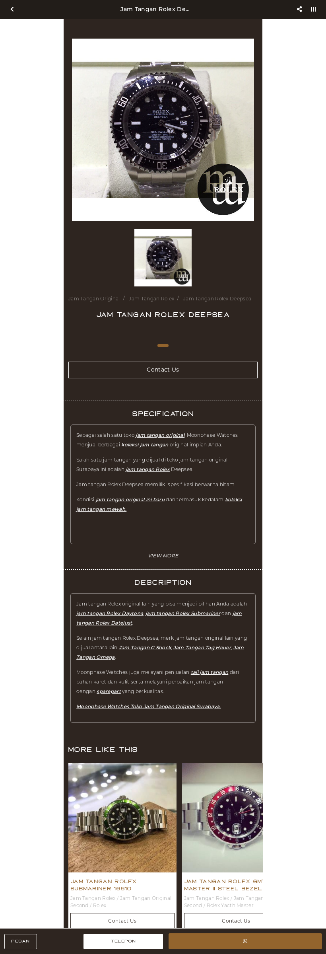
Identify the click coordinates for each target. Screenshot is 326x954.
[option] (163, 130)
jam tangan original (160, 435)
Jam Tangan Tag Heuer (202, 647)
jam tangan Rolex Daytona (109, 613)
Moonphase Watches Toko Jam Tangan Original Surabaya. (148, 706)
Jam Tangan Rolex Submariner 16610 (103, 885)
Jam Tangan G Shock (145, 647)
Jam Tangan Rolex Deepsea (217, 299)
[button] (163, 556)
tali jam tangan (210, 672)
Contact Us (122, 921)
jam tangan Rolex (148, 469)
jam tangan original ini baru (130, 499)
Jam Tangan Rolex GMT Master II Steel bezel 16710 (232, 885)
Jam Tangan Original (94, 299)
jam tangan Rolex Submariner (183, 613)
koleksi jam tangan (144, 445)
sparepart (109, 691)
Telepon (123, 941)
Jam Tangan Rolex (151, 299)
